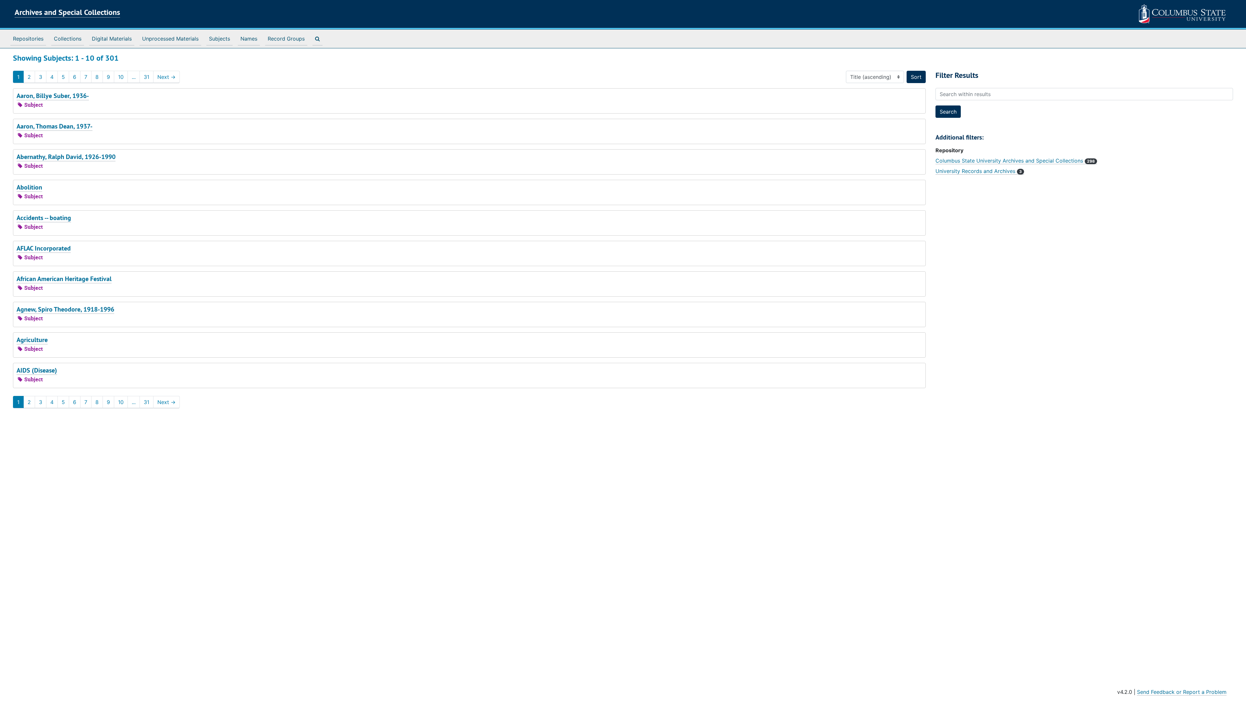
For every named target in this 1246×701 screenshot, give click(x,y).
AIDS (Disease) (37, 370)
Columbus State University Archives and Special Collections (1015, 160)
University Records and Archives (978, 171)
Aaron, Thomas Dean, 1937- (54, 126)
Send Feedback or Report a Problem (1182, 692)
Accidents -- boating (44, 218)
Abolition (29, 187)
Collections (67, 38)
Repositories (28, 38)
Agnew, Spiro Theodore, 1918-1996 (65, 309)
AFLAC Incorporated (44, 248)
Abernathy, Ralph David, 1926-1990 (66, 157)
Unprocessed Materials (170, 38)
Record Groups (286, 38)
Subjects (219, 38)
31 (146, 77)
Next (166, 77)
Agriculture (32, 340)
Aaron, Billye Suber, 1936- (53, 96)
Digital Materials (112, 38)
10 (121, 77)
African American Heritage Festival (64, 279)
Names (248, 38)
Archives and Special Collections (67, 12)
